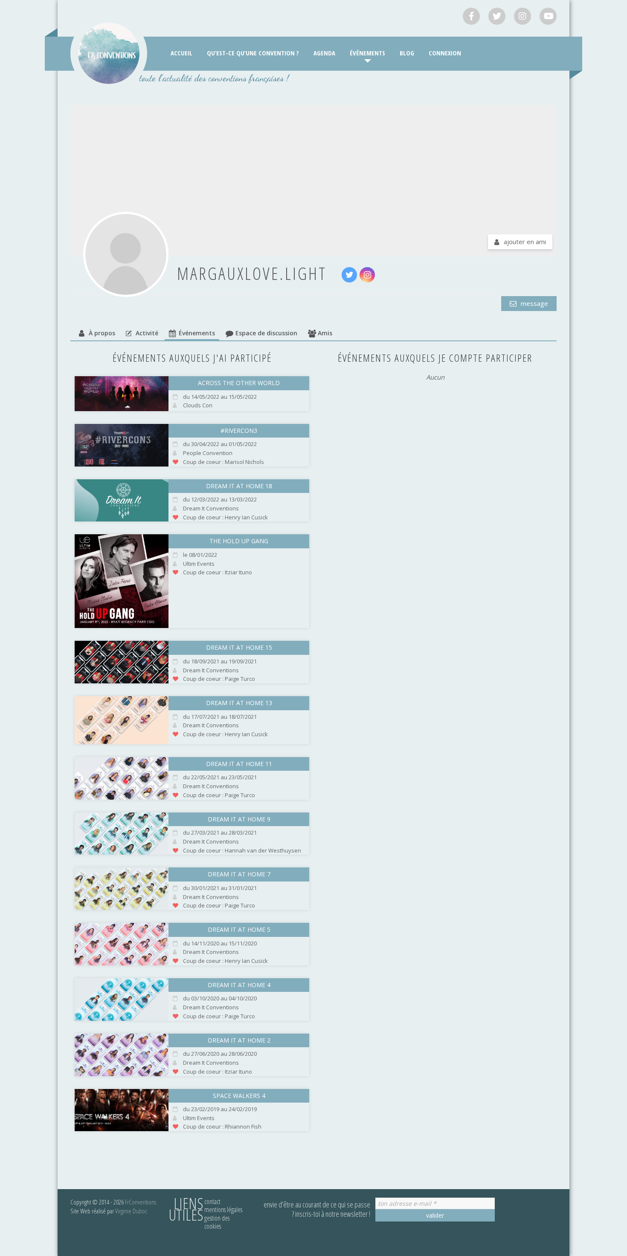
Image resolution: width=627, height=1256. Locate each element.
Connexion (445, 53)
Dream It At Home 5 (239, 929)
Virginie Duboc (131, 1211)
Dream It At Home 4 (239, 985)
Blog (407, 53)
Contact (212, 1201)
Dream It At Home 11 (239, 764)
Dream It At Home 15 (239, 647)
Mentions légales (223, 1209)
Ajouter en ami (525, 241)
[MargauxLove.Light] (125, 254)
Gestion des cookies (216, 1222)
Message (533, 303)
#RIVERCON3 (239, 430)
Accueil (181, 53)
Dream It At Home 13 (239, 703)
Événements (367, 53)
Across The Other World (239, 383)
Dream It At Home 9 (239, 819)
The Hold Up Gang (238, 541)
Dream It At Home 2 (239, 1040)
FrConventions (140, 1202)
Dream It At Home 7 (239, 874)
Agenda (324, 53)
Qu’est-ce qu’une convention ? (253, 53)
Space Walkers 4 (239, 1096)
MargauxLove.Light (252, 273)
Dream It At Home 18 (239, 486)
